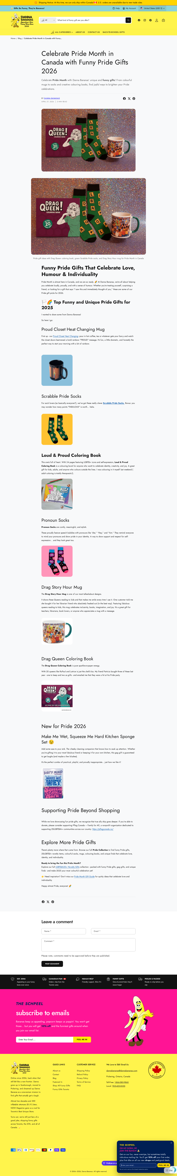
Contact (56, 1074)
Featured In (57, 1082)
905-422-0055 (118, 1086)
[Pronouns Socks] (57, 578)
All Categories (63, 32)
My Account (131, 8)
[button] (163, 20)
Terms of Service (84, 1082)
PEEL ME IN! (82, 1040)
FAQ (79, 1085)
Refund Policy (82, 1074)
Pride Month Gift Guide (84, 876)
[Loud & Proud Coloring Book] (57, 511)
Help (118, 8)
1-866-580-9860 (122, 1082)
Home (13, 38)
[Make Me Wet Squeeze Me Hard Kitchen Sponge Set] (52, 799)
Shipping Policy (83, 1070)
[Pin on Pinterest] (134, 98)
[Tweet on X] (129, 98)
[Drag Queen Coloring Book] (57, 712)
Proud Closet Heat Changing (65, 336)
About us (56, 1070)
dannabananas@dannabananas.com (121, 1070)
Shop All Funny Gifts (61, 1085)
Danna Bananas (52, 98)
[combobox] (94, 20)
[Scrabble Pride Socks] (57, 446)
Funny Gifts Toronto (61, 1089)
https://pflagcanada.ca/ (102, 829)
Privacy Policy (82, 1078)
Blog (20, 38)
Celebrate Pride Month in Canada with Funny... (43, 38)
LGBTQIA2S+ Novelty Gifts (67, 866)
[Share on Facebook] (124, 98)
